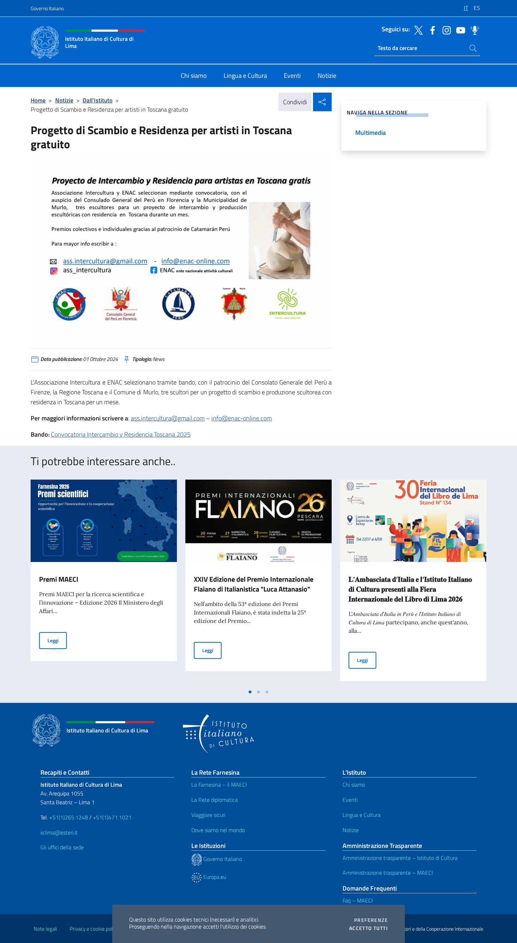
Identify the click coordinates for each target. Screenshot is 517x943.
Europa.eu (214, 877)
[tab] (250, 692)
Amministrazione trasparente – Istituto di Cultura (400, 858)
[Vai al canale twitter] (417, 29)
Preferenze (371, 920)
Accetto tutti (368, 928)
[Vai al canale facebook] (431, 29)
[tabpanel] (104, 582)
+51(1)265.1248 (68, 817)
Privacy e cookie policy (94, 929)
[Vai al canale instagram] (445, 29)
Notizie (64, 100)
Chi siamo (354, 784)
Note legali (45, 929)
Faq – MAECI (358, 900)
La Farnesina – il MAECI (219, 784)
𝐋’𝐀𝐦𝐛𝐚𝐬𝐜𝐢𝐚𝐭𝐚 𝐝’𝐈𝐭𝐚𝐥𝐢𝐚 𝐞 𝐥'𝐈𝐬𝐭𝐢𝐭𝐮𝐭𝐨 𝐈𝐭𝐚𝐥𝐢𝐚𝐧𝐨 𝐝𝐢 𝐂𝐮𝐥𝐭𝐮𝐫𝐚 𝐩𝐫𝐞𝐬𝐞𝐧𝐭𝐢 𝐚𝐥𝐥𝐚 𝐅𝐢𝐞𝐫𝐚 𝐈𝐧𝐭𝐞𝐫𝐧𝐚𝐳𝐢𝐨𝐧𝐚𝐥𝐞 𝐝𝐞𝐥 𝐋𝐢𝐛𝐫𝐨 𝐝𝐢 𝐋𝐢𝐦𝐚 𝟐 (410, 589)
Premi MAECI (58, 579)
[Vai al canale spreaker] (473, 29)
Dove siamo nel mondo (218, 830)
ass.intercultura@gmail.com (168, 418)
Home (38, 100)
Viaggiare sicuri (208, 815)
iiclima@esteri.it (59, 832)
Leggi (57, 640)
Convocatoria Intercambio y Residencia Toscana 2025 (121, 434)
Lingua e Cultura (362, 815)
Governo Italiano (47, 8)
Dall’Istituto (98, 100)
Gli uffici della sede (62, 847)
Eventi (350, 799)
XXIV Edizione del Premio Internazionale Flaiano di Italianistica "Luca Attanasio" (253, 584)
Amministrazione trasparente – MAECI (388, 872)
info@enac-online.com (241, 418)
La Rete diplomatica (214, 799)
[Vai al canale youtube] (459, 29)
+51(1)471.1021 (112, 817)
